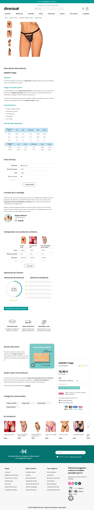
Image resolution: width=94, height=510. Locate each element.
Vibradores (50, 475)
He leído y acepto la (70, 457)
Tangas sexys (25, 403)
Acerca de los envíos (11, 478)
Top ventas (74, 14)
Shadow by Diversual (53, 490)
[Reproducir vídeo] (33, 365)
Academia (86, 14)
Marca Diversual (31, 478)
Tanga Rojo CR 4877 (9, 434)
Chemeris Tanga (63, 434)
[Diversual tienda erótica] (16, 8)
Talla (60, 378)
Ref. (59, 374)
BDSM (41, 14)
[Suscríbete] (83, 453)
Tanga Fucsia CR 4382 (50, 434)
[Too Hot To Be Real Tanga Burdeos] (37, 426)
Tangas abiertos (11, 407)
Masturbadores (51, 484)
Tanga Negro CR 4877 (78, 434)
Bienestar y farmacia (53, 478)
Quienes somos (30, 472)
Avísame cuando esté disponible (69, 388)
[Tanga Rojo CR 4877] (10, 426)
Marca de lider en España (47, 1)
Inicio (6, 17)
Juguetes (8, 14)
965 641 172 (74, 398)
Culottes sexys (41, 403)
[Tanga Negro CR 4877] (79, 426)
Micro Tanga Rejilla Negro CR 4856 (22, 435)
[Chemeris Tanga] (65, 426)
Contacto (7, 472)
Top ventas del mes (53, 487)
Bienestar (19, 14)
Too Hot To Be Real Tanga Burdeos (36, 435)
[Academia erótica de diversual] (76, 483)
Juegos (62, 14)
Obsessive (25, 165)
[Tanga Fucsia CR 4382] (51, 426)
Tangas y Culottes (11, 403)
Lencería (31, 14)
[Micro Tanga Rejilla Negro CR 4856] (24, 426)
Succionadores (51, 472)
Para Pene (51, 14)
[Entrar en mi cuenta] (83, 8)
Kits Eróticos (51, 481)
